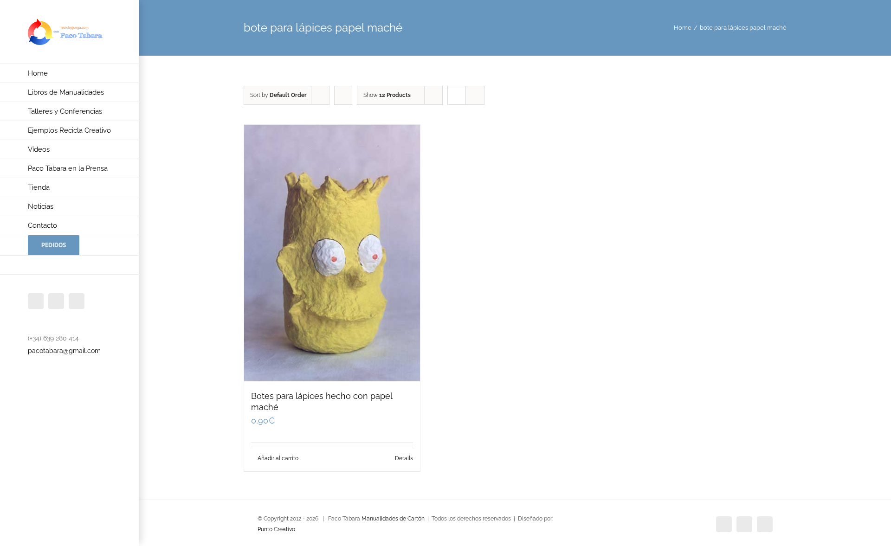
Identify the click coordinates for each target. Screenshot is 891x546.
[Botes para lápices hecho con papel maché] (332, 253)
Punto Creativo (276, 529)
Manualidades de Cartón (393, 518)
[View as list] (475, 95)
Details (404, 458)
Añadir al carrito (278, 458)
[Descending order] (343, 95)
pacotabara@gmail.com (64, 350)
